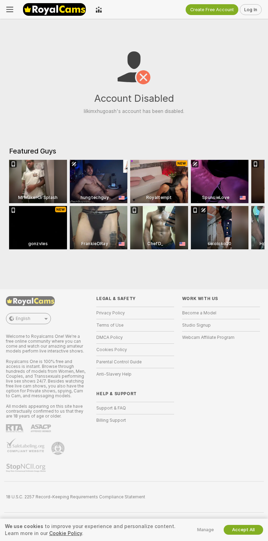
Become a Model (199, 313)
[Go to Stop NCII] (26, 468)
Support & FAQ (111, 408)
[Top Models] (98, 9)
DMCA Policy (109, 337)
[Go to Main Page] (54, 9)
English (23, 318)
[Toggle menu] (10, 9)
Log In (250, 9)
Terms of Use (110, 325)
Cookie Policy (65, 533)
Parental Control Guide (119, 362)
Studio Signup (196, 325)
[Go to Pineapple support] (58, 448)
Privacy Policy (110, 313)
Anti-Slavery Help (114, 374)
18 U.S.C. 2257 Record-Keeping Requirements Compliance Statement (75, 496)
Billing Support (111, 420)
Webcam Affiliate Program (208, 337)
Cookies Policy (111, 349)
